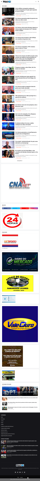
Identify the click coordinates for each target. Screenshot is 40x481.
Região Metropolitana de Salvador (6, 435)
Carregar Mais (19, 160)
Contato (21, 477)
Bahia (2, 417)
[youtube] (20, 472)
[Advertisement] (20, 479)
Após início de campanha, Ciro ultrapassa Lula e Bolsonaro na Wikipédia (25, 114)
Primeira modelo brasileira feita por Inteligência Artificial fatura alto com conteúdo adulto (23, 397)
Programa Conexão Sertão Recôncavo (7, 426)
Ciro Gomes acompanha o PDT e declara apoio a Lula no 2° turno (25, 47)
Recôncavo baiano (4, 430)
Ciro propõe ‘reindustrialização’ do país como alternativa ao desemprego (26, 142)
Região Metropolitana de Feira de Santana (8, 433)
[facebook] (15, 472)
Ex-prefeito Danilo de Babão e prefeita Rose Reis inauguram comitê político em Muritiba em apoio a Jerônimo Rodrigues (22, 451)
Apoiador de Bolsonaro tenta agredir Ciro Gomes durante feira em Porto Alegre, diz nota (25, 78)
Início (18, 477)
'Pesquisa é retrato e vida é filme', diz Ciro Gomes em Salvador (25, 68)
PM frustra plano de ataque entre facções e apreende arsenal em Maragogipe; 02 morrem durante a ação (22, 408)
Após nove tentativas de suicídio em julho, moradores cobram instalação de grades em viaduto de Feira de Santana (22, 446)
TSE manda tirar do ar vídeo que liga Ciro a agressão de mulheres (25, 96)
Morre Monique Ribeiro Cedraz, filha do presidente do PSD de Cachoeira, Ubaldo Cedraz (22, 402)
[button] (1, 2)
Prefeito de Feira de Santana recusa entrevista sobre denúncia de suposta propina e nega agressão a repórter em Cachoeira (21, 441)
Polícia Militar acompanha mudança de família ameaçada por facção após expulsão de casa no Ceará (26, 10)
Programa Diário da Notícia (5, 428)
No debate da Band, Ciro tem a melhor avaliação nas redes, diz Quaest (24, 123)
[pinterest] (24, 472)
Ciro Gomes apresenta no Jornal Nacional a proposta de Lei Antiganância (26, 133)
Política (2, 424)
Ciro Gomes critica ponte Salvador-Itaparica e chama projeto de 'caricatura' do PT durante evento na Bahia (26, 29)
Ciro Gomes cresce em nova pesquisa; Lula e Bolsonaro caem (26, 105)
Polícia (2, 422)
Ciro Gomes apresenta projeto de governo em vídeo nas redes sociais (26, 19)
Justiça (2, 420)
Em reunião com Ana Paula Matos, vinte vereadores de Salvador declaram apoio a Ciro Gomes (26, 152)
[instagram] (22, 472)
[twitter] (18, 472)
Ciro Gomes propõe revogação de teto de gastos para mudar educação (25, 87)
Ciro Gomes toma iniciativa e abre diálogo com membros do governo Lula (25, 38)
